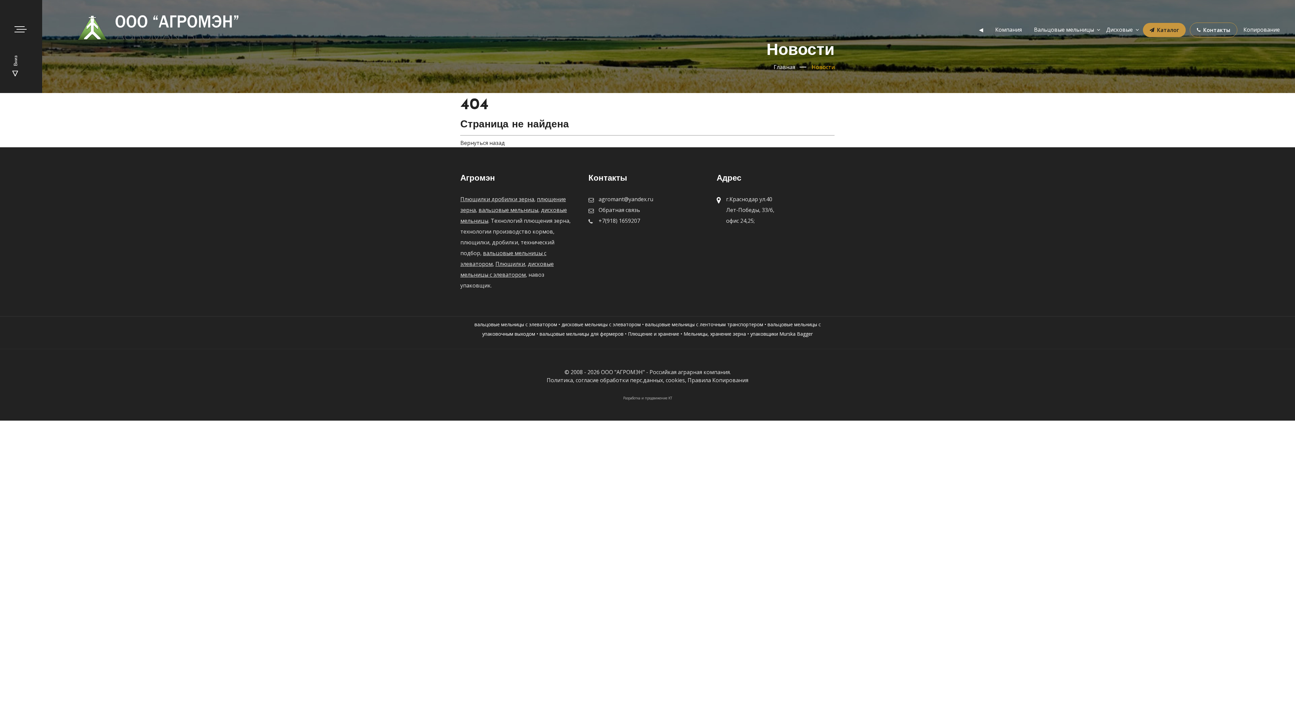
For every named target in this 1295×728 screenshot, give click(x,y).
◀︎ (981, 29)
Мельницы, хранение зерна (715, 334)
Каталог (1168, 30)
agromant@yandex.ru (626, 199)
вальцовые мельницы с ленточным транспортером (704, 324)
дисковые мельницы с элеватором (601, 324)
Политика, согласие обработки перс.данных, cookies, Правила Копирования (647, 380)
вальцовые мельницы (508, 210)
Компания (1008, 29)
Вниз (16, 61)
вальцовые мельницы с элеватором (515, 324)
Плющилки (510, 264)
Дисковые (1119, 29)
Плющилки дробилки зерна (497, 199)
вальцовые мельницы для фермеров (582, 334)
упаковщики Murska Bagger (781, 334)
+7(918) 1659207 (619, 220)
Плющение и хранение (653, 334)
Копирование (1261, 29)
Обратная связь (619, 210)
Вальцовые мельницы (1064, 29)
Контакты (1216, 30)
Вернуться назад (482, 143)
